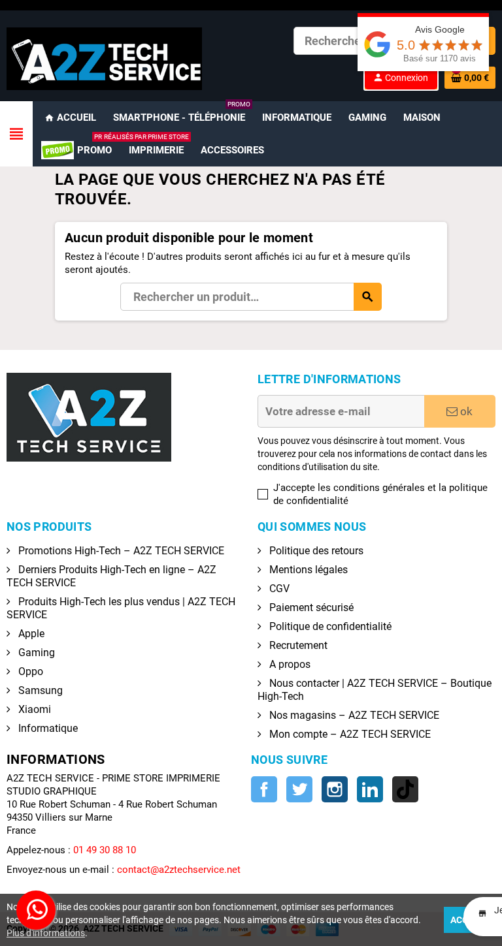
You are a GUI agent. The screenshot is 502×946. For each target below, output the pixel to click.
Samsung (39, 690)
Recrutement (297, 645)
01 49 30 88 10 (104, 850)
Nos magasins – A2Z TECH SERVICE (353, 715)
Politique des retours (315, 550)
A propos (288, 664)
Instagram (335, 789)
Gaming (35, 652)
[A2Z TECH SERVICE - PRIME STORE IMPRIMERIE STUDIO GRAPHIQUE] (104, 58)
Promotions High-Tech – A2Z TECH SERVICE (120, 550)
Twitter (299, 789)
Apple (30, 633)
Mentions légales (307, 569)
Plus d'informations (46, 933)
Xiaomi (33, 709)
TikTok (405, 789)
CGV (278, 588)
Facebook (264, 789)
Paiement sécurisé (310, 607)
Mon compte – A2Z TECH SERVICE (349, 734)
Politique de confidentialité (329, 626)
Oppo (29, 671)
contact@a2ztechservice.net (179, 869)
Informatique (47, 728)
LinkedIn (370, 789)
